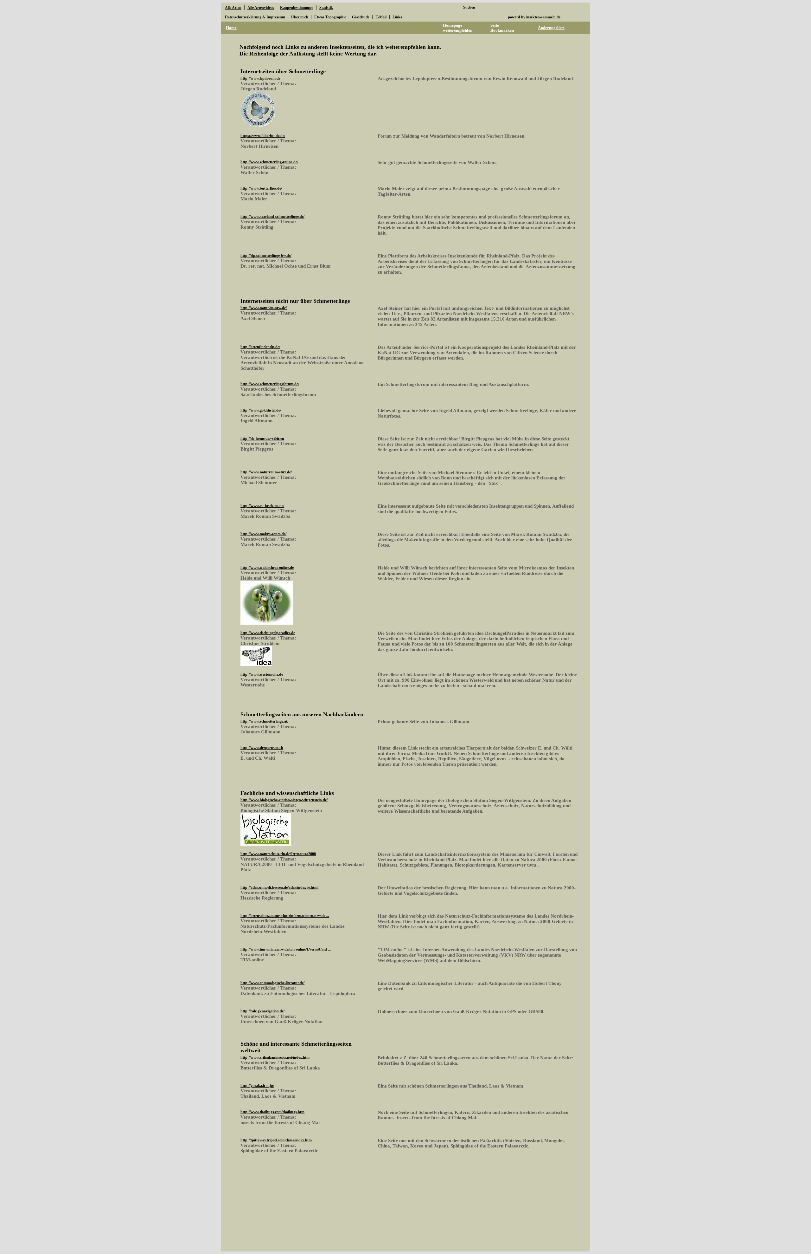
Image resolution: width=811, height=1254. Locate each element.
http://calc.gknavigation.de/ (262, 1011)
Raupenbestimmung (296, 7)
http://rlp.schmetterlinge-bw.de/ (265, 255)
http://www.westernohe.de (261, 674)
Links (397, 17)
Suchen (469, 7)
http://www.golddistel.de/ (260, 410)
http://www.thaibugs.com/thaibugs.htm (272, 1112)
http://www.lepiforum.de (260, 78)
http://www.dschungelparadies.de (267, 633)
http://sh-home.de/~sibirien (262, 438)
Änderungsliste (551, 27)
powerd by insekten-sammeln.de (534, 17)
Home (231, 27)
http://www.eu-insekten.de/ (262, 506)
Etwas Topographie (330, 17)
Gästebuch (360, 17)
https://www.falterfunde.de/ (262, 135)
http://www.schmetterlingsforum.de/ (269, 384)
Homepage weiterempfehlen (457, 28)
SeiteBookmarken (502, 28)
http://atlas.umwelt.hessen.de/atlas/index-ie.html (279, 887)
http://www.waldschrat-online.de (267, 567)
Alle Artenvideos (260, 7)
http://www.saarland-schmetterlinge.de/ (272, 216)
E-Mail (380, 17)
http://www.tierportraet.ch (261, 747)
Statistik (326, 7)
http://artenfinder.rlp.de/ (260, 347)
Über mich (299, 17)
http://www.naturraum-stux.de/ (266, 472)
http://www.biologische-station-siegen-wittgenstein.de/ (284, 800)
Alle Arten (233, 7)
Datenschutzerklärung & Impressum (255, 17)
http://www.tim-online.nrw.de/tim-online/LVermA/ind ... (285, 949)
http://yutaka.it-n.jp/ (257, 1085)
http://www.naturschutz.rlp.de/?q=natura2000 (278, 854)
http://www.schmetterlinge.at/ (264, 721)
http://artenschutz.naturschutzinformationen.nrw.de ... (284, 915)
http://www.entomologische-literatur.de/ (272, 983)
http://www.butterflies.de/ (261, 188)
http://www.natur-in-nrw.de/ (263, 308)
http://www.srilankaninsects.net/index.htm (275, 1057)
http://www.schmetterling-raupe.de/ (269, 162)
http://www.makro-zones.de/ (263, 534)
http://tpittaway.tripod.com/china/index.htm (276, 1140)
